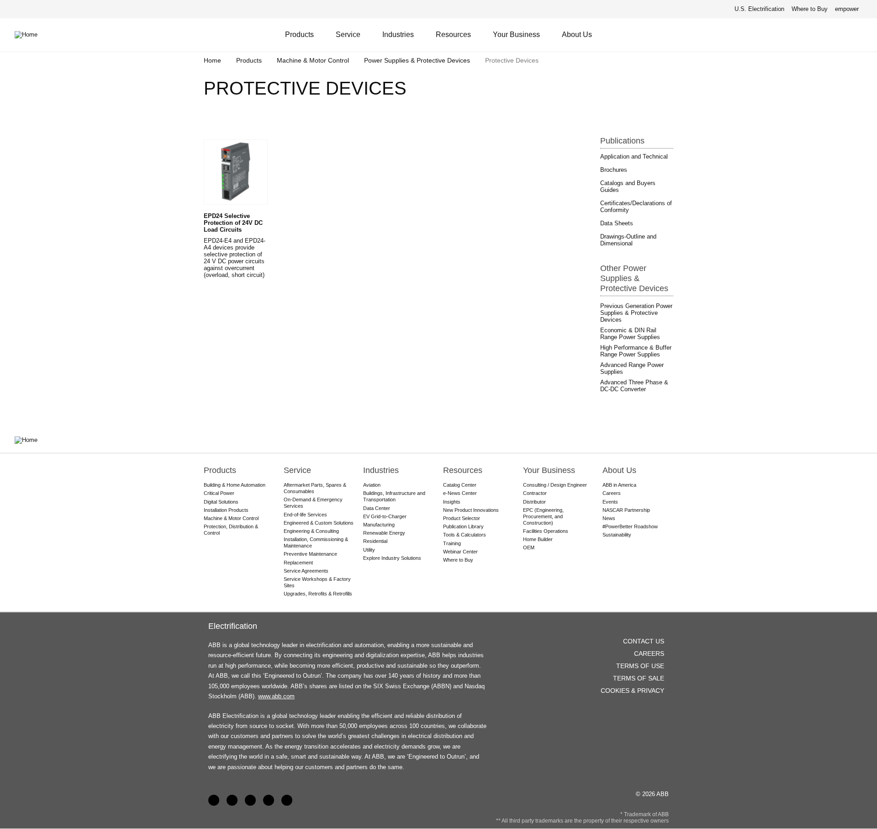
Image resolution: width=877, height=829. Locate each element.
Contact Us (835, 34)
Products (299, 34)
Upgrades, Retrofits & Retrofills (318, 593)
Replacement (298, 562)
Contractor (535, 493)
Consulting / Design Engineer (555, 485)
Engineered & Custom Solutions (319, 523)
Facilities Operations (545, 531)
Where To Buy (858, 34)
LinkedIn (232, 800)
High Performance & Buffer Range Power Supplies (635, 351)
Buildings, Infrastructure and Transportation (394, 496)
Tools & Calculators (464, 534)
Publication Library (463, 526)
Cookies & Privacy (632, 690)
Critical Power (219, 493)
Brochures (613, 169)
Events (610, 502)
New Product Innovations (471, 510)
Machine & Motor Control (313, 60)
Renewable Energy (384, 533)
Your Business (516, 34)
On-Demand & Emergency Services (313, 503)
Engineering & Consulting (311, 531)
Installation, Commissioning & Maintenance (316, 542)
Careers (611, 493)
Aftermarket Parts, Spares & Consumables (315, 488)
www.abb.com (276, 696)
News (608, 518)
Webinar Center (460, 551)
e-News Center (460, 493)
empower (847, 8)
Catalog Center (459, 485)
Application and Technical (634, 156)
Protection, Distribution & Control (231, 530)
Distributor (534, 502)
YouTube (250, 800)
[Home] (33, 34)
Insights (451, 502)
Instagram (286, 800)
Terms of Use (640, 666)
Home (212, 60)
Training (452, 543)
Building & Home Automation (234, 485)
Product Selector (461, 518)
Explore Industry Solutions (392, 558)
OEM (528, 547)
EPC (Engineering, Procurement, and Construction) (543, 516)
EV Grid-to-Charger (385, 516)
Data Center (376, 508)
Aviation (371, 485)
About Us (577, 34)
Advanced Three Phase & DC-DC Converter (634, 386)
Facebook (213, 800)
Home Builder (538, 539)
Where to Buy (810, 8)
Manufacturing (379, 524)
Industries (398, 34)
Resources (453, 34)
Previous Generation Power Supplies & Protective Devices (636, 313)
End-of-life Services (305, 514)
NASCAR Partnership (626, 510)
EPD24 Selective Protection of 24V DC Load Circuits (233, 223)
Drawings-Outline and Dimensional (628, 240)
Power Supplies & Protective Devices (417, 60)
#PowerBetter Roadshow (630, 526)
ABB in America (619, 485)
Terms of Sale (638, 678)
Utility (369, 550)
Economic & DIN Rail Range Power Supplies (630, 333)
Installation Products (226, 510)
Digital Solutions (221, 502)
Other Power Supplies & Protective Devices (634, 278)
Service (348, 34)
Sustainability (616, 534)
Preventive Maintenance (310, 554)
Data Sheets (616, 223)
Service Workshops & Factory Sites (317, 582)
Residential (375, 541)
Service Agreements (306, 571)
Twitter (268, 800)
